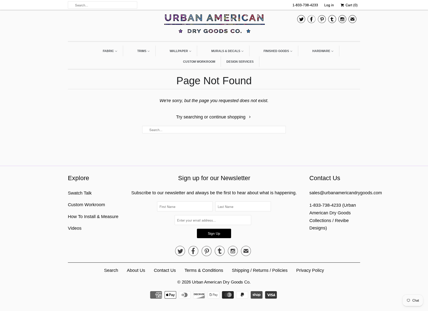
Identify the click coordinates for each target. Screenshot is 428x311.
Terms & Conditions (204, 270)
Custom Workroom (86, 204)
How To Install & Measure (93, 216)
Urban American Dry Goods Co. (221, 282)
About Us (136, 270)
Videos (74, 228)
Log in (329, 5)
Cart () (351, 5)
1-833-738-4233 (305, 5)
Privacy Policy (310, 270)
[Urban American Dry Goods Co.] (214, 25)
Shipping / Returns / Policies (260, 270)
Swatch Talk (80, 193)
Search (111, 270)
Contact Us (165, 270)
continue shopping (228, 116)
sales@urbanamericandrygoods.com (345, 192)
